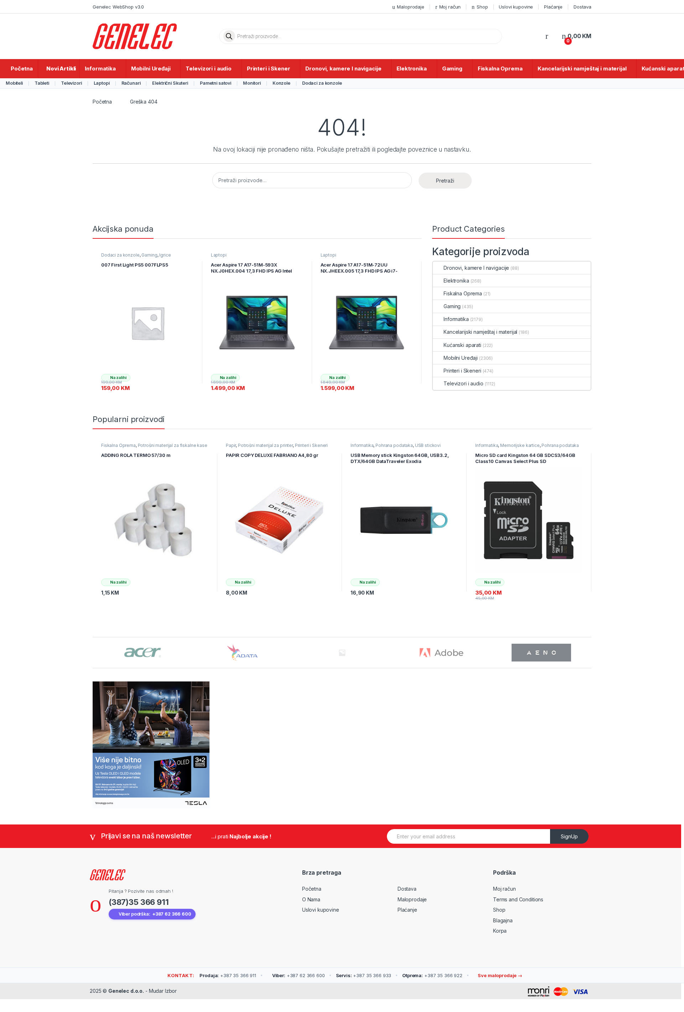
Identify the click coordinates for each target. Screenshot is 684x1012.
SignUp (569, 836)
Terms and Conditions (518, 899)
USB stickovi (428, 445)
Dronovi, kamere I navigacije (343, 68)
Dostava (582, 7)
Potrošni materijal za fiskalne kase (172, 445)
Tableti (42, 83)
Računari (131, 83)
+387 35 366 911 (228, 975)
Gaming (452, 68)
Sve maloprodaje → (499, 975)
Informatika (100, 68)
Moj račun (450, 7)
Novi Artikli (61, 68)
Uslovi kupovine (516, 7)
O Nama (311, 899)
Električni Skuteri (170, 83)
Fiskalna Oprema (500, 68)
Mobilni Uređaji (151, 68)
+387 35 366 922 (432, 975)
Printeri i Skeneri (462, 371)
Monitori (252, 83)
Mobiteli (14, 83)
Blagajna (503, 920)
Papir (231, 445)
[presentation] (589, 653)
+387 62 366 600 (298, 975)
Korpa (500, 931)
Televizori (71, 83)
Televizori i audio (208, 68)
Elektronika (411, 68)
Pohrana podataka (394, 445)
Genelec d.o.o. (126, 991)
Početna (22, 68)
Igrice (165, 255)
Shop (482, 7)
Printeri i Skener (268, 68)
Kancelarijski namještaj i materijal (582, 68)
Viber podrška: (155, 914)
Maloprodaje (410, 7)
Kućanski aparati (462, 345)
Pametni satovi (215, 83)
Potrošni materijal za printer (265, 445)
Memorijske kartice (519, 445)
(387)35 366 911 (139, 902)
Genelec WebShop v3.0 (118, 7)
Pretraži (445, 181)
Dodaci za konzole (322, 83)
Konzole (281, 83)
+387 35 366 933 (364, 975)
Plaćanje (553, 7)
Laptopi (102, 83)
